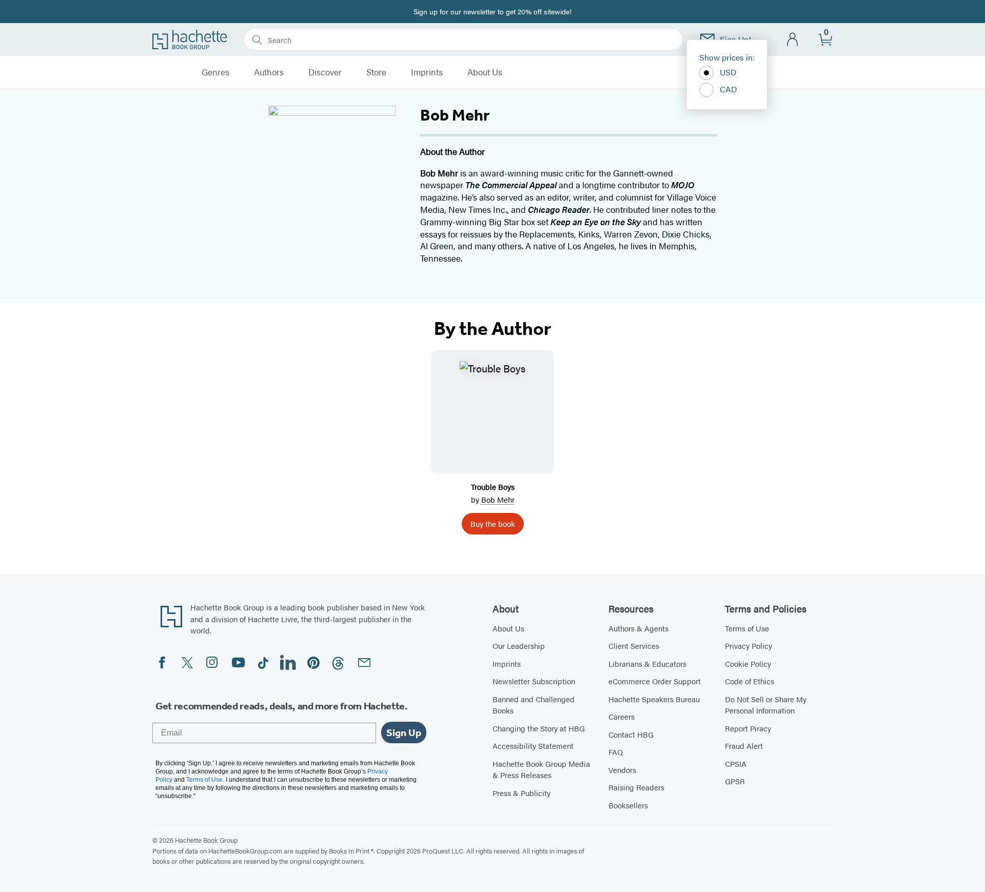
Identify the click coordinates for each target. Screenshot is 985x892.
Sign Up (403, 732)
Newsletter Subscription (534, 681)
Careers (621, 716)
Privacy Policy (748, 645)
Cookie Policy (748, 663)
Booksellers (628, 805)
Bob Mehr (498, 499)
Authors (269, 72)
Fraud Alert (744, 745)
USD (728, 72)
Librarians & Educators (647, 663)
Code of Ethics (749, 681)
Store (376, 72)
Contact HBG (631, 734)
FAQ (615, 751)
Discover (325, 72)
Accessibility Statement (533, 745)
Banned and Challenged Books (534, 704)
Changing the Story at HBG (539, 728)
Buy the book (492, 523)
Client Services (633, 645)
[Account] (793, 40)
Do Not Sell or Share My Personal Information (765, 704)
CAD (728, 89)
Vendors (622, 769)
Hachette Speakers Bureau (654, 698)
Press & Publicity (521, 792)
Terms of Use (747, 628)
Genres (215, 72)
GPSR (735, 781)
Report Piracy (748, 728)
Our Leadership (519, 645)
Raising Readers (636, 787)
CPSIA (735, 763)
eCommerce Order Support (654, 681)
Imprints (427, 72)
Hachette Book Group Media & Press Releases (541, 769)
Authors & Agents (638, 628)
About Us (484, 72)
